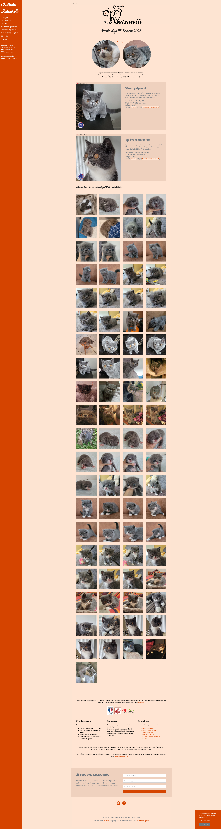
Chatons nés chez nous (149, 730)
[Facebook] (124, 803)
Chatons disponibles (9, 27)
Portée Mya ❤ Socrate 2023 (150, 107)
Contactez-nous (8, 52)
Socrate (133, 107)
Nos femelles (6, 21)
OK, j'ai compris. (206, 820)
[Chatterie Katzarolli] (121, 14)
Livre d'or (5, 36)
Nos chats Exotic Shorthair (150, 737)
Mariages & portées (8, 30)
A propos (4, 18)
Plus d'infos (204, 824)
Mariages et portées (148, 734)
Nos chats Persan (147, 739)
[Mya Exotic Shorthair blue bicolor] (106, 54)
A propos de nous (147, 732)
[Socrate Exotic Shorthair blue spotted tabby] (137, 54)
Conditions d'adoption (9, 33)
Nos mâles (5, 24)
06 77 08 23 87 (8, 50)
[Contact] (118, 803)
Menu (76, 3)
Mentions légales (143, 821)
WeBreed (106, 821)
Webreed (141, 703)
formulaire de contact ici (123, 756)
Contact (4, 39)
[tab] (11, 17)
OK (144, 791)
